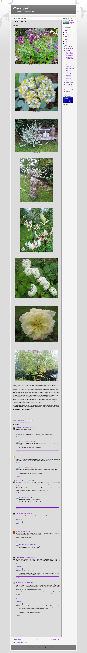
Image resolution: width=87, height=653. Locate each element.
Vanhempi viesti (55, 639)
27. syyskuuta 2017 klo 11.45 (26, 582)
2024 (66, 32)
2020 (66, 39)
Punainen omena (69, 53)
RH (16, 531)
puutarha (27, 422)
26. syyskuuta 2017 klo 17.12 (29, 497)
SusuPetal (18, 427)
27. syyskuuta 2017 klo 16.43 (29, 603)
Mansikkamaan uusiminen (69, 76)
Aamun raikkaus (69, 73)
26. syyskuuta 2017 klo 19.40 (27, 513)
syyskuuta (68, 52)
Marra (17, 456)
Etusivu (14, 15)
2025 (66, 30)
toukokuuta (68, 86)
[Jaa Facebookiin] (31, 420)
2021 (66, 37)
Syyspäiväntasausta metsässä (70, 62)
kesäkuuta (68, 84)
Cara (20, 441)
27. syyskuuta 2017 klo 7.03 (31, 557)
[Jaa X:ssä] (30, 420)
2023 (66, 34)
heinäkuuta (68, 82)
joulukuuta (68, 46)
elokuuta (68, 80)
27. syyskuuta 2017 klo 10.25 (29, 568)
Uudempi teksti (17, 639)
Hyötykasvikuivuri (69, 72)
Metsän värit (68, 78)
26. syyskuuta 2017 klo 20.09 (29, 522)
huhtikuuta (68, 87)
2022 (66, 36)
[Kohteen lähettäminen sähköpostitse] (27, 420)
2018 (66, 43)
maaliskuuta (68, 89)
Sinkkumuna (68, 66)
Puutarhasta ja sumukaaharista (69, 58)
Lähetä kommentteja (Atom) (21, 642)
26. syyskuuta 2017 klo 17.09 (29, 467)
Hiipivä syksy (68, 70)
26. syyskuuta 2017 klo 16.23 (28, 480)
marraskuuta (69, 48)
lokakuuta (68, 50)
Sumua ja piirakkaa (70, 55)
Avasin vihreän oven (70, 68)
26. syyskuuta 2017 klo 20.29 (24, 531)
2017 (66, 45)
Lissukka (18, 513)
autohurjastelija (21, 422)
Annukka (18, 582)
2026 (66, 29)
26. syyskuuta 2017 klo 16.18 (25, 456)
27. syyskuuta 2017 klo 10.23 (29, 544)
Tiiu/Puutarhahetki (20, 557)
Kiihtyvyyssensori (69, 64)
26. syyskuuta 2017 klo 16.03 (29, 441)
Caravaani (21, 8)
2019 (66, 41)
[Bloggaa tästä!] (28, 420)
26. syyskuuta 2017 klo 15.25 (27, 427)
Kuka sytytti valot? (69, 60)
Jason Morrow (48, 647)
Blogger (60, 647)
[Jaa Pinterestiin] (32, 420)
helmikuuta (68, 91)
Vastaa (17, 436)
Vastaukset (19, 439)
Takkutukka (18, 480)
